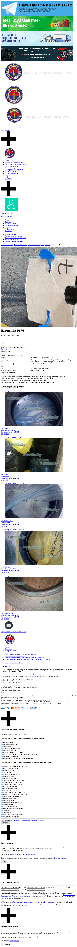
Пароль (40, 848)
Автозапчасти (8, 804)
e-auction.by (20, 686)
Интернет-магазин (11, 171)
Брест (2, 692)
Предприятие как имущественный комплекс (18, 758)
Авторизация (14, 941)
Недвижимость (8, 742)
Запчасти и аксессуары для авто (14, 780)
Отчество (23, 889)
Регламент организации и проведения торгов (20, 654)
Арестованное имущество (14, 162)
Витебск (6, 692)
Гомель (10, 692)
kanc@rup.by (34, 676)
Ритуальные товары (10, 786)
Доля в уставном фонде (11, 756)
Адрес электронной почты (10, 848)
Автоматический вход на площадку (13, 850)
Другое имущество (9, 750)
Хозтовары (7, 812)
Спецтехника (7, 746)
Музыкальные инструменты (12, 814)
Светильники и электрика (12, 796)
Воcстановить (6, 944)
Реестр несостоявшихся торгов (15, 164)
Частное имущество (11, 168)
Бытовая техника (9, 770)
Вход (11, 130)
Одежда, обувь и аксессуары (13, 782)
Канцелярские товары (10, 788)
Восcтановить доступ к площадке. (23, 854)
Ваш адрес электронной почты (11, 887)
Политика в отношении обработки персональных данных (24, 658)
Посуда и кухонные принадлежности (16, 794)
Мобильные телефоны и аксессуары (15, 766)
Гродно (14, 692)
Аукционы (8, 649)
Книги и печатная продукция (13, 808)
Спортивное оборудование (12, 802)
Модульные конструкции (11, 816)
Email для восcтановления (10, 937)
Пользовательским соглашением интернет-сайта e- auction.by (34, 902)
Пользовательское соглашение (15, 656)
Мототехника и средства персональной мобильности (21, 754)
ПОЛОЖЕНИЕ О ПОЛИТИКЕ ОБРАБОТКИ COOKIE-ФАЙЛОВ (27, 659)
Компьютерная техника (11, 768)
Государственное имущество (14, 170)
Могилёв (19, 692)
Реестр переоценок (11, 166)
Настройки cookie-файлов (13, 663)
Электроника (7, 772)
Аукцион (8, 222)
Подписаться (6, 822)
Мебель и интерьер (9, 776)
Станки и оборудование (11, 748)
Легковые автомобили (10, 744)
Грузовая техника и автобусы (13, 752)
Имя (68, 887)
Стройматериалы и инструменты (14, 792)
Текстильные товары (10, 806)
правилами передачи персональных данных (29, 820)
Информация (9, 177)
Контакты (8, 179)
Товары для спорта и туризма (13, 784)
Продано (4, 349)
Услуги (7, 175)
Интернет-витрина (11, 173)
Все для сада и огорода (11, 798)
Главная (7, 161)
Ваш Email (4, 734)
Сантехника (7, 790)
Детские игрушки (9, 800)
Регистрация (5, 130)
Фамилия (44, 887)
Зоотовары (7, 810)
